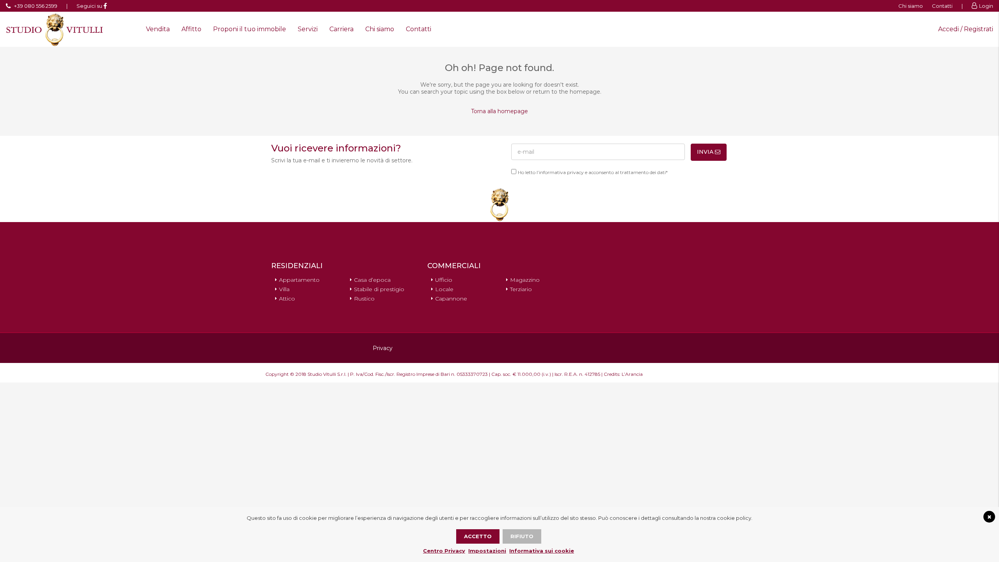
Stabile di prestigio (379, 289)
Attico (287, 298)
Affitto (191, 29)
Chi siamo (910, 6)
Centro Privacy (444, 551)
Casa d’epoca (372, 279)
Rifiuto (521, 536)
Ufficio (443, 279)
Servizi (308, 29)
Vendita (158, 29)
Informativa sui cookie (541, 551)
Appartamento (299, 279)
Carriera (341, 29)
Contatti (942, 6)
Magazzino (525, 279)
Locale (444, 289)
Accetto (478, 536)
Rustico (364, 298)
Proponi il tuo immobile (249, 29)
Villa (284, 289)
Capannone (451, 298)
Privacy (383, 348)
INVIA (706, 151)
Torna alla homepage (499, 111)
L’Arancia (632, 374)
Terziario (521, 289)
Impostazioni (487, 551)
